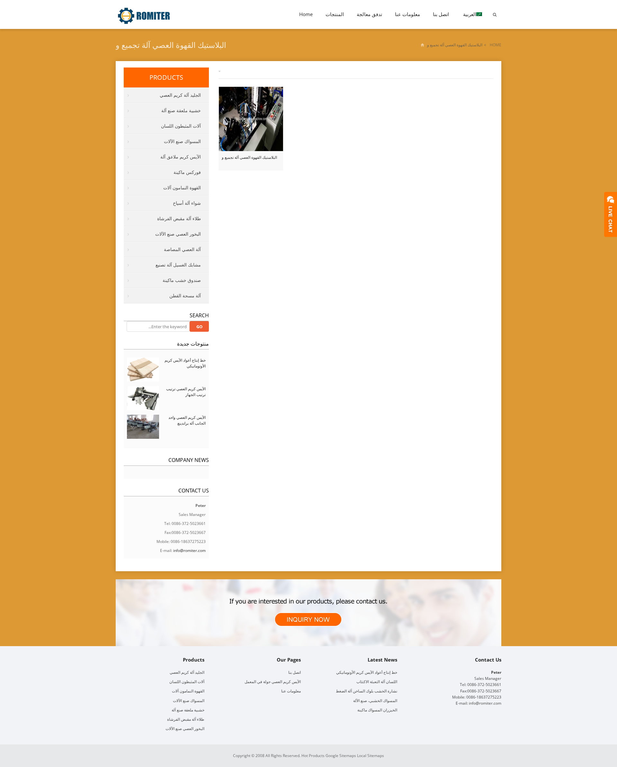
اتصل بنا (441, 14)
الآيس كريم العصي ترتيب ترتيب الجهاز (186, 391)
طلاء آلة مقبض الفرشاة (179, 218)
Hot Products (313, 755)
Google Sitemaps (341, 755)
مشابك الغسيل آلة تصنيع (178, 265)
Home (306, 14)
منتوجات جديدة (193, 343)
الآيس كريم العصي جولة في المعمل (273, 681)
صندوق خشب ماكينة (182, 280)
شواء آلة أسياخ (187, 203)
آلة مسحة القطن (185, 296)
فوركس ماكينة (187, 172)
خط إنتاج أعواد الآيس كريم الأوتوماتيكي (366, 672)
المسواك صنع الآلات (182, 141)
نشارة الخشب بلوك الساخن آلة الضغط (366, 691)
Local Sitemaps (370, 755)
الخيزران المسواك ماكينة (377, 710)
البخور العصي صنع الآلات (178, 234)
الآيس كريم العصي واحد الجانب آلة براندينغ (187, 420)
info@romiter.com (189, 550)
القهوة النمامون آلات (182, 188)
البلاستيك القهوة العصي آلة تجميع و (249, 157)
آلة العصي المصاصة (182, 249)
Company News (188, 460)
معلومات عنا (407, 14)
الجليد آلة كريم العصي (180, 95)
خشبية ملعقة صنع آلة (181, 110)
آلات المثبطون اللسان (181, 126)
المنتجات (335, 14)
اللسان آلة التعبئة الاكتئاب (376, 681)
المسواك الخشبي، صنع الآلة (375, 700)
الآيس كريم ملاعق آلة (180, 157)
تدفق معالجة (369, 14)
